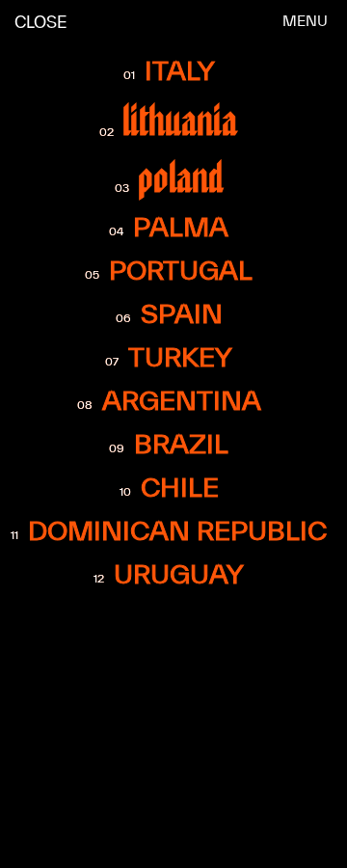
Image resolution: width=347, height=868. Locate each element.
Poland (181, 177)
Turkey (180, 356)
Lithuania (180, 120)
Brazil (181, 443)
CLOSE (40, 22)
